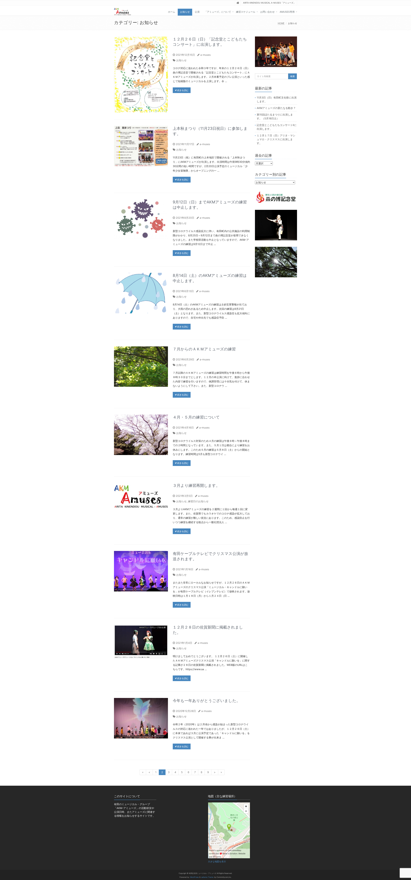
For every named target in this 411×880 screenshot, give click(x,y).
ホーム (171, 11)
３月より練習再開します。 (196, 485)
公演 (197, 11)
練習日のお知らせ (198, 501)
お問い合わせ (267, 11)
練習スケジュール (245, 11)
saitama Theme (207, 877)
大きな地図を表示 (217, 861)
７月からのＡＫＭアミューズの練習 (204, 349)
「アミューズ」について (218, 11)
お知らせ (185, 11)
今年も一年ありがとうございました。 (206, 700)
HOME (281, 23)
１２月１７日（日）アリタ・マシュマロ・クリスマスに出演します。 (276, 139)
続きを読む (182, 90)
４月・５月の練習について (196, 417)
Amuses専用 (287, 11)
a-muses (205, 54)
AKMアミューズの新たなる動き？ (276, 108)
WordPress (194, 877)
